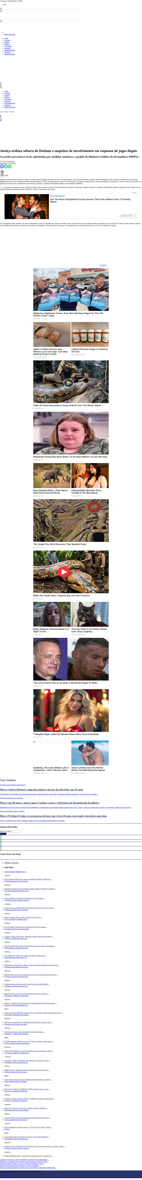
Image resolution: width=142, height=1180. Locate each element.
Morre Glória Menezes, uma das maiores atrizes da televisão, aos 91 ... (29, 1051)
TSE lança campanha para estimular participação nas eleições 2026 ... (28, 1022)
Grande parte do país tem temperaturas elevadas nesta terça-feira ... (27, 1118)
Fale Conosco (9, 1177)
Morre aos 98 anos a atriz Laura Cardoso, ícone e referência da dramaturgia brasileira (49, 802)
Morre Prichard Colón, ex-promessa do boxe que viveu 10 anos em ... (28, 1156)
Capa (6, 38)
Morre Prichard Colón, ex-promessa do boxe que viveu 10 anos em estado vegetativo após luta (53, 816)
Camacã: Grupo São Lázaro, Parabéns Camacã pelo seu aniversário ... (28, 936)
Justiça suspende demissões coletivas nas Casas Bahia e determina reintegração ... (28, 1168)
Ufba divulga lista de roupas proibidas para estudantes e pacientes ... (28, 1080)
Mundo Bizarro (9, 54)
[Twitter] (6, 166)
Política (7, 44)
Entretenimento (9, 50)
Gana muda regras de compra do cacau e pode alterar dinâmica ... (27, 1137)
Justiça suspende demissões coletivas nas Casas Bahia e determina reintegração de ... (33, 1013)
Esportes (7, 48)
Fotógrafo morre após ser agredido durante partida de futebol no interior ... (30, 889)
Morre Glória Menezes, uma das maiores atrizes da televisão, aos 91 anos (41, 789)
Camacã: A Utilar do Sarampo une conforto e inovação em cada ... (27, 1060)
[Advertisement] (71, 62)
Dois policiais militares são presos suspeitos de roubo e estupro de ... (28, 879)
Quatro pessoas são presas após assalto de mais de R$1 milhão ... (27, 984)
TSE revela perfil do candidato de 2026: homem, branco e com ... (27, 1089)
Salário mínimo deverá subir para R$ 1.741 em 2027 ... (23, 917)
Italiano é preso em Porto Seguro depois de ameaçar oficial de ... (26, 994)
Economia (8, 46)
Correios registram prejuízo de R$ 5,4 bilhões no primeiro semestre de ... (29, 1099)
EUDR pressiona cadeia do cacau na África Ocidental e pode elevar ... (29, 1041)
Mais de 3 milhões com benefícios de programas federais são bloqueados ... (30, 1003)
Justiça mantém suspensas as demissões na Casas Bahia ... (24, 898)
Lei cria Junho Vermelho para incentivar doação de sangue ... (25, 927)
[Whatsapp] (10, 166)
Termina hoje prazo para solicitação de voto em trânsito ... (24, 1032)
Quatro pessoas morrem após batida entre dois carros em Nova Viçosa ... (29, 908)
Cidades (7, 40)
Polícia (6, 42)
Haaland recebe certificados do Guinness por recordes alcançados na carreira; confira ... (34, 1146)
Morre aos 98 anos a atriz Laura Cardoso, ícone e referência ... (26, 1108)
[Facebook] (2, 166)
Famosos (7, 52)
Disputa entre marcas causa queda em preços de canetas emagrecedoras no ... (31, 975)
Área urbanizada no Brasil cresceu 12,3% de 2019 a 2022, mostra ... (28, 1127)
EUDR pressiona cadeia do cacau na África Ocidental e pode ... (22, 1164)
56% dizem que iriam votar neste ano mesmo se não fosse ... (25, 955)
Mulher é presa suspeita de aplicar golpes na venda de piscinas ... (27, 1070)
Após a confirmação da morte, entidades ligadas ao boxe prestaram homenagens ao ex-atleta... (33, 821)
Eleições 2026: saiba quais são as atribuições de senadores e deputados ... (29, 946)
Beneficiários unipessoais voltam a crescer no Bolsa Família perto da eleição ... (31, 965)
